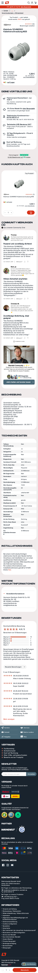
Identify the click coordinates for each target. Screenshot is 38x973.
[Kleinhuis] (6, 194)
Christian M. (15, 304)
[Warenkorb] (35, 2)
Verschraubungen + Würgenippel (12, 13)
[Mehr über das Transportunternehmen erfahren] (10, 794)
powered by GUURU (20, 341)
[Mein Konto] (32, 2)
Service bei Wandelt (9, 935)
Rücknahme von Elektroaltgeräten (14, 932)
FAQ (25, 737)
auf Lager (9, 202)
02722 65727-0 (13, 117)
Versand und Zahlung (10, 909)
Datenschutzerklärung (10, 921)
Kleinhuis (11, 72)
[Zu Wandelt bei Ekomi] (4, 815)
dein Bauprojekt (26, 7)
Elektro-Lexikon (28, 732)
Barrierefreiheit (7, 945)
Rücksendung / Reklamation (12, 911)
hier (9, 570)
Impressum (6, 915)
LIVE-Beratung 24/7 (10, 896)
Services (26, 728)
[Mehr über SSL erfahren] (11, 815)
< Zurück (5, 11)
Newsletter (6, 926)
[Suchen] (28, 2)
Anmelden (31, 774)
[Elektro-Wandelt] (7, 2)
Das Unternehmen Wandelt (11, 937)
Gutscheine (6, 928)
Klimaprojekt (7, 948)
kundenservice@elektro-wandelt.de (15, 890)
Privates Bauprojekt (9, 941)
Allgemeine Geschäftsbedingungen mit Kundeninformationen (15, 918)
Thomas (14, 235)
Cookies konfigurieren (10, 924)
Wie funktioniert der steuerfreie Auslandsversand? (19, 930)
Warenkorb (25, 970)
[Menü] (2, 2)
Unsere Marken (8, 939)
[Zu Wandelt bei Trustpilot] (18, 815)
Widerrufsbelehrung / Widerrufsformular (16, 913)
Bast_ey (13, 267)
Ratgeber (7, 737)
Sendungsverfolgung (9, 943)
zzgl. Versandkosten (29, 77)
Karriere (7, 728)
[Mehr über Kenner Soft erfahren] (6, 965)
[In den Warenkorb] (31, 213)
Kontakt (6, 732)
